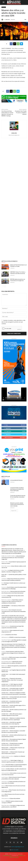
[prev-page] (2, 286)
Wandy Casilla (4, 747)
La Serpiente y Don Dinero (11, 634)
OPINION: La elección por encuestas (17, 637)
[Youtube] (21, 842)
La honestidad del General (16, 480)
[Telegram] (21, 43)
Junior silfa (4, 574)
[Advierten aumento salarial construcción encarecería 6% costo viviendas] (5, 505)
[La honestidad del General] (5, 482)
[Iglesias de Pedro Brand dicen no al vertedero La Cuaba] (5, 266)
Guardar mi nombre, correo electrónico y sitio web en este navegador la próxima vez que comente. (13, 322)
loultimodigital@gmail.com (17, 846)
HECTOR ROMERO (5, 605)
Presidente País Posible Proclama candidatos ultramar (21, 112)
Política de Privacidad (14, 857)
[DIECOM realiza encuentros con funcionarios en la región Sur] (5, 281)
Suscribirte (22, 437)
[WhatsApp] (18, 43)
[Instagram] (10, 842)
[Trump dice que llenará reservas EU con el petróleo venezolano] (5, 497)
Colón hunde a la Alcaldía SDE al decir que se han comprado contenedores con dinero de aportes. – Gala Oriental (14, 617)
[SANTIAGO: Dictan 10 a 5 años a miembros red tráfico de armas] (5, 274)
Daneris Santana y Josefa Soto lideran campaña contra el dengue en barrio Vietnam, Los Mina (12, 653)
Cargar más (13, 510)
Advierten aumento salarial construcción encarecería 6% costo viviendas (17, 504)
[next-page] (5, 286)
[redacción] (2, 19)
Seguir (23, 428)
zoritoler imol (4, 670)
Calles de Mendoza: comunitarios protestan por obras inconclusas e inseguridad (13, 557)
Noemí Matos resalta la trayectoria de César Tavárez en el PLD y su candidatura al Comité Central (12, 601)
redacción (7, 19)
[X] (14, 43)
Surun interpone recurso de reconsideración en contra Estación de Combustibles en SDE (13, 611)
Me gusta (23, 425)
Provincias (3, 7)
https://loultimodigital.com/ (14, 135)
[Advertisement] (14, 199)
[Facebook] (11, 43)
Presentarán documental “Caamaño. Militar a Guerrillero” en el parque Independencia (12, 680)
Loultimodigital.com (7, 855)
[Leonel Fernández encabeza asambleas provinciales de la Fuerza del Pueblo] (5, 489)
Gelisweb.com (21, 855)
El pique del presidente (15, 798)
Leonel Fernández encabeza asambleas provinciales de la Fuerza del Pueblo (17, 489)
